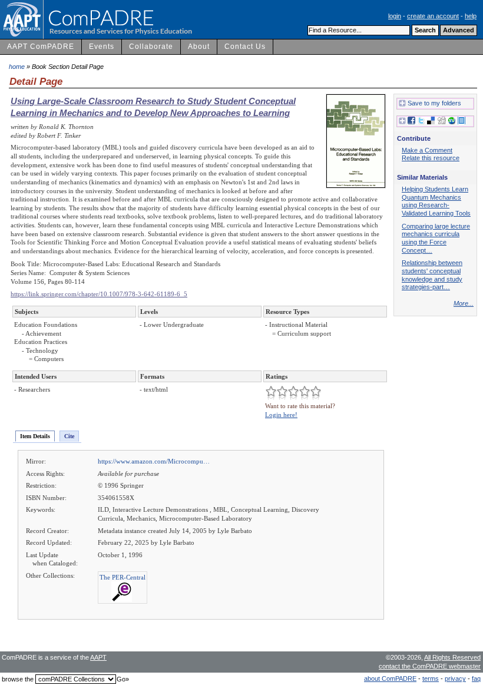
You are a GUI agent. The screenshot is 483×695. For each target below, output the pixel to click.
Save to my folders (434, 103)
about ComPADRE (390, 678)
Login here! (281, 414)
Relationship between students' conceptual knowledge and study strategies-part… (432, 274)
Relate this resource (430, 157)
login (394, 15)
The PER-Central (122, 577)
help (471, 15)
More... (464, 303)
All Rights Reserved (452, 657)
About (199, 46)
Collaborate (151, 46)
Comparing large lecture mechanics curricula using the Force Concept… (436, 238)
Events (101, 46)
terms (430, 678)
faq (476, 678)
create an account (433, 15)
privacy (455, 678)
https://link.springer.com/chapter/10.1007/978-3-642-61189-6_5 (99, 293)
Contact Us (245, 46)
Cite (69, 436)
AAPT (98, 657)
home (17, 66)
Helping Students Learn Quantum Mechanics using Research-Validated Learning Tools (436, 201)
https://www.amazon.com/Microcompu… (154, 461)
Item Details (35, 436)
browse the (18, 679)
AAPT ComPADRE (40, 46)
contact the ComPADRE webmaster (430, 666)
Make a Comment (427, 150)
